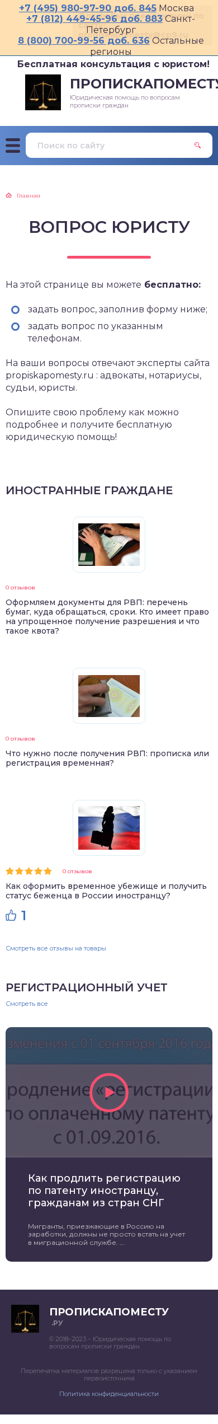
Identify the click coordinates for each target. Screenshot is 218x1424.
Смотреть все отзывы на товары (56, 948)
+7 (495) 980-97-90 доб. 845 (88, 8)
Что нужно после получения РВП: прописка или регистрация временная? (107, 758)
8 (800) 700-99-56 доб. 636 (84, 40)
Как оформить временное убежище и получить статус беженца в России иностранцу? (106, 891)
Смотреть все (27, 1004)
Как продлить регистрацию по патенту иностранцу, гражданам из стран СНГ (104, 1190)
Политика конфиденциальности (109, 1394)
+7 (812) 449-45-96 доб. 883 (94, 18)
